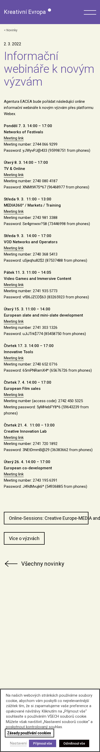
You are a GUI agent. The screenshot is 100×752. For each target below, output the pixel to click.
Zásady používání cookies (29, 733)
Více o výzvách (24, 538)
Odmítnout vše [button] (74, 743)
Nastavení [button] (18, 743)
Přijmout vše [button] (42, 743)
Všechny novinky (42, 564)
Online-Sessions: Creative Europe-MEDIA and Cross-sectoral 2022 (48, 518)
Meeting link (14, 138)
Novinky (11, 30)
